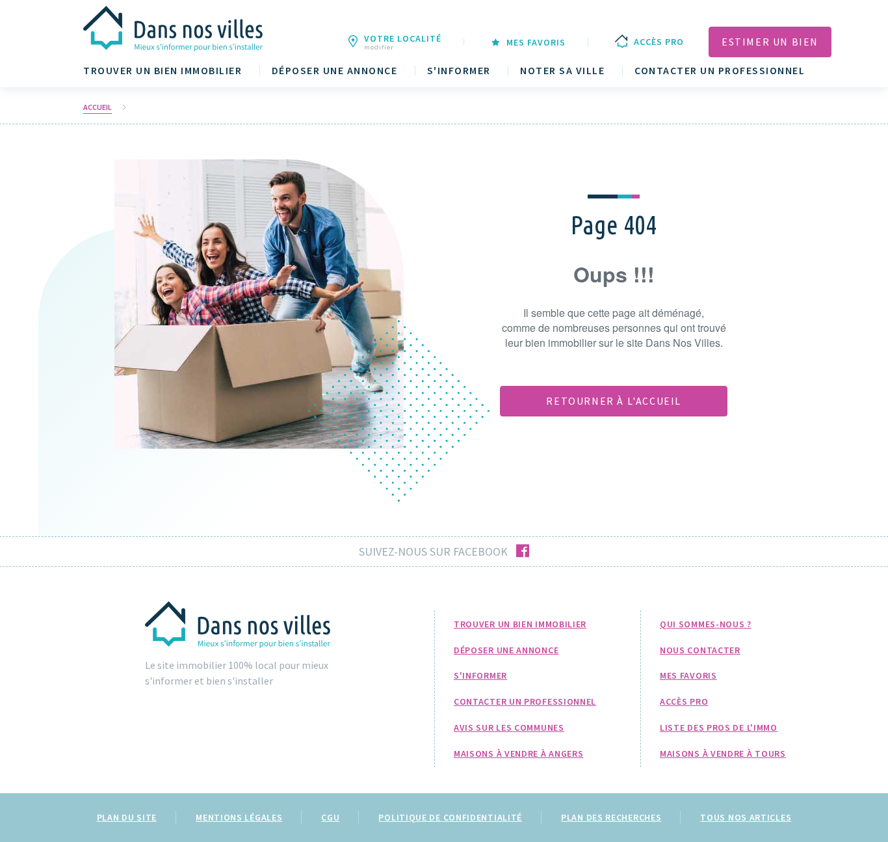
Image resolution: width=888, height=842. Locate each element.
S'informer (459, 70)
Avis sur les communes (509, 727)
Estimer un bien (770, 41)
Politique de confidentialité (450, 817)
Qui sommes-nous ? (705, 624)
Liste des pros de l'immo (718, 727)
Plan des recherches (611, 817)
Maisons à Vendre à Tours (723, 753)
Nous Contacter (700, 650)
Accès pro (684, 701)
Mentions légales (239, 817)
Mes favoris (688, 675)
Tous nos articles (745, 817)
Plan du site (127, 817)
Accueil (97, 107)
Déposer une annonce (335, 70)
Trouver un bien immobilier (162, 70)
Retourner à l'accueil (613, 400)
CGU (330, 817)
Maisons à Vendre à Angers (519, 753)
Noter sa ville (562, 70)
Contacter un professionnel (719, 70)
